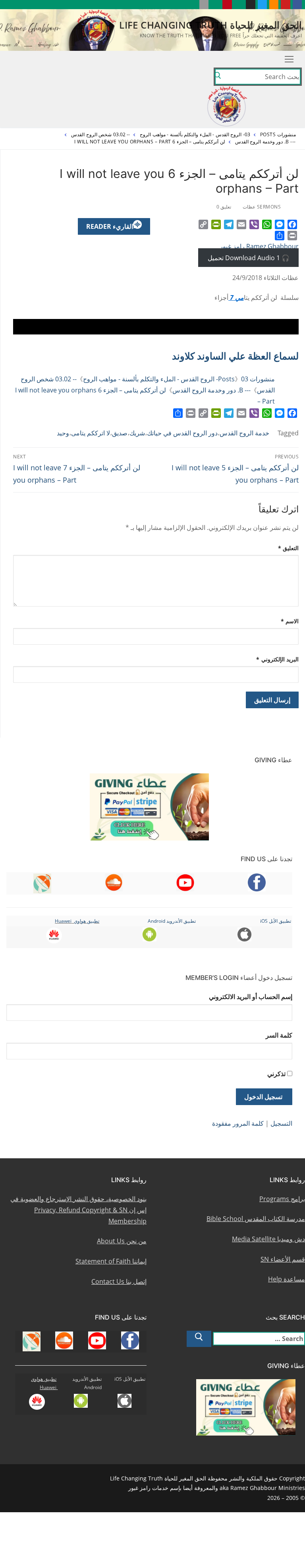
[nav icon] (289, 59)
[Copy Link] (203, 224)
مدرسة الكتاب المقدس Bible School (256, 1218)
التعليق (288, 548)
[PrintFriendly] (216, 224)
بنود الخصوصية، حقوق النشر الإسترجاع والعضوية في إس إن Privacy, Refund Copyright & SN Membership (78, 1209)
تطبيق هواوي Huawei (77, 921)
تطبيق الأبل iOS (275, 921)
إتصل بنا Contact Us (119, 1281)
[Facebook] (292, 224)
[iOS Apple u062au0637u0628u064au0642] (203, 4)
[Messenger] (279, 224)
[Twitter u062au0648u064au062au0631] (262, 4)
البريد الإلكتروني (277, 659)
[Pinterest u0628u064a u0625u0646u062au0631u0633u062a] (227, 4)
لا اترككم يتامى (90, 433)
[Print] (292, 235)
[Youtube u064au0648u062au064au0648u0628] (285, 4)
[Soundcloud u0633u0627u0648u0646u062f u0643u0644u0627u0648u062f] (273, 4)
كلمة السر (279, 1035)
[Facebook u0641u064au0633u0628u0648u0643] (297, 4)
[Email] (241, 224)
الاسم (290, 621)
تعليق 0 (224, 207)
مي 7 (236, 297)
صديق (119, 433)
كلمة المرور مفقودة (238, 1123)
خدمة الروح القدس (244, 433)
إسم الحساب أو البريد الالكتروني (250, 996)
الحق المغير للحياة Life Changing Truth (210, 25)
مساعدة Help (286, 1279)
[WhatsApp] (267, 224)
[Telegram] (228, 224)
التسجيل (281, 1123)
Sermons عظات (262, 207)
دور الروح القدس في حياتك (182, 433)
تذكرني (276, 1073)
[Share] (279, 235)
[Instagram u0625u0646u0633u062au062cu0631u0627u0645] (250, 4)
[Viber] (254, 224)
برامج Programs (282, 1198)
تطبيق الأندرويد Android (172, 921)
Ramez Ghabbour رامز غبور (259, 246)
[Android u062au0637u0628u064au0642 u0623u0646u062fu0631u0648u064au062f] (215, 4)
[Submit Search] (218, 77)
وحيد (63, 433)
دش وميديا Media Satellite (268, 1239)
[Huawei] (192, 4)
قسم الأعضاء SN (283, 1259)
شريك (137, 433)
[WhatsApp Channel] (238, 4)
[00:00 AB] (156, 326)
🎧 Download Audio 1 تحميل (249, 257)
